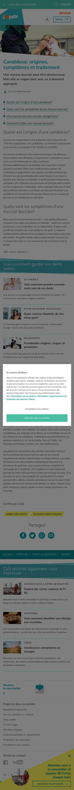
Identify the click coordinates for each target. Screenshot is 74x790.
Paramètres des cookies (37, 408)
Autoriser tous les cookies (37, 417)
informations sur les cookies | (23, 396)
